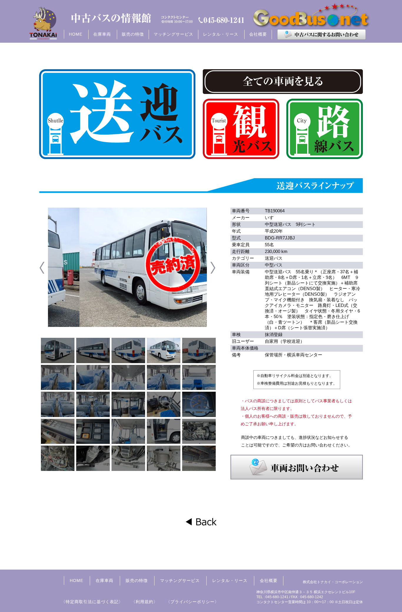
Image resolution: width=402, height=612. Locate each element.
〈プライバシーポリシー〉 (192, 601)
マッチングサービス (173, 34)
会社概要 (258, 34)
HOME (75, 34)
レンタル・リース (229, 580)
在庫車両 (104, 580)
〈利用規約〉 (144, 601)
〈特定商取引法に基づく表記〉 (92, 601)
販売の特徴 (133, 34)
